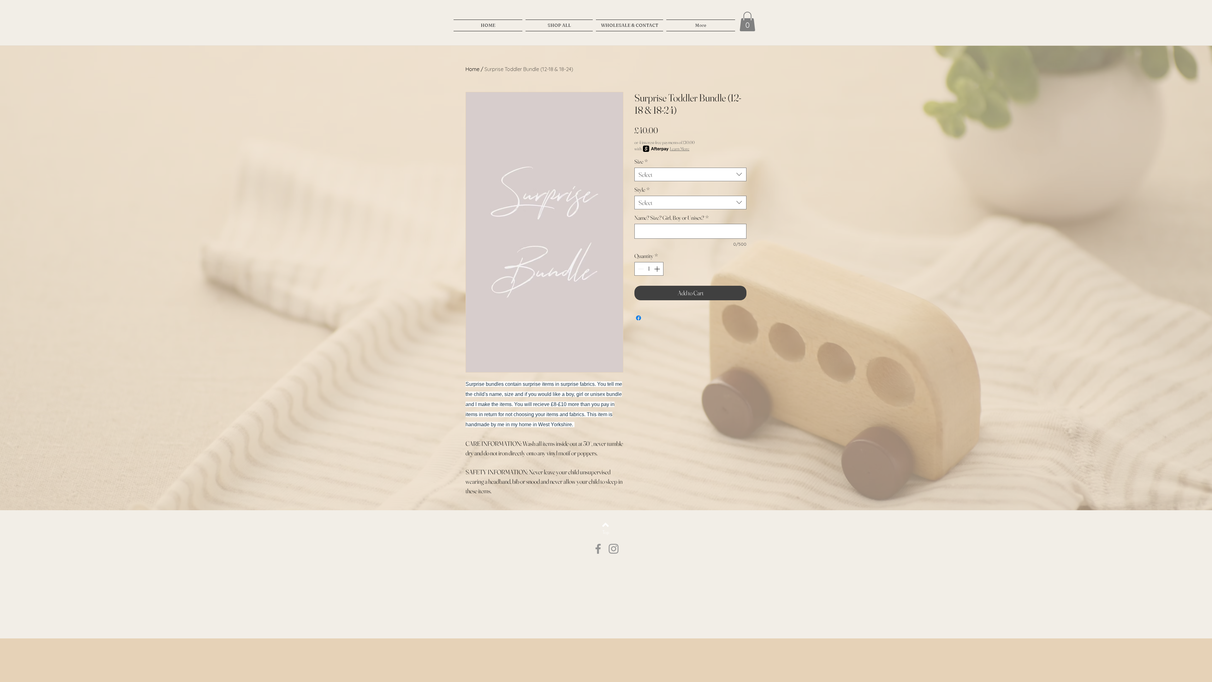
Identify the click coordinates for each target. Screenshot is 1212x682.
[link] (747, 21)
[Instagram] (613, 548)
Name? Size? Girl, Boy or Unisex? (671, 217)
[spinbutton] (649, 268)
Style (642, 189)
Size (641, 161)
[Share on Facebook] (638, 318)
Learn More (679, 149)
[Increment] (657, 268)
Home (472, 69)
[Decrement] (640, 268)
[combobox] (690, 174)
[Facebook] (598, 548)
